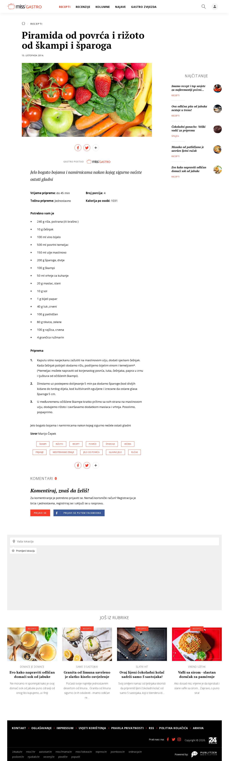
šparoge (110, 444)
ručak (134, 452)
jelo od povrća (91, 452)
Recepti (36, 23)
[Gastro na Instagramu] (179, 739)
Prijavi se (40, 512)
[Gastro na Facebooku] (168, 739)
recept (76, 444)
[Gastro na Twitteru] (173, 739)
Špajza (175, 136)
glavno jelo (115, 452)
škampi (42, 444)
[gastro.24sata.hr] (24, 6)
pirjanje (39, 452)
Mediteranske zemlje (63, 452)
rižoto (59, 444)
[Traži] (203, 6)
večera (127, 444)
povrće (92, 444)
